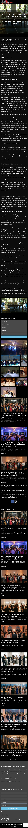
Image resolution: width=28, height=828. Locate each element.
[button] (25, 2)
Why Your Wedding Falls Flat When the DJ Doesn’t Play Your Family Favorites (13, 698)
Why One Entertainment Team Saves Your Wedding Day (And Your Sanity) (13, 641)
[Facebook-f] (12, 501)
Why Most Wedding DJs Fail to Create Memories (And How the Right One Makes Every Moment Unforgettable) (13, 473)
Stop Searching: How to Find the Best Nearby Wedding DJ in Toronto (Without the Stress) (14, 751)
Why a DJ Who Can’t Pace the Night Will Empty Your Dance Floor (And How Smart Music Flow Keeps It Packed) (13, 444)
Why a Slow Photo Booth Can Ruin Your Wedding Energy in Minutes (12, 615)
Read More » (3, 424)
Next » (16, 759)
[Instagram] (15, 501)
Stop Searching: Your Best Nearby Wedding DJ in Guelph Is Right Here (13, 725)
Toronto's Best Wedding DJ (9, 778)
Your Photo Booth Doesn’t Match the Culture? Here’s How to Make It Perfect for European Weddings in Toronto (14, 669)
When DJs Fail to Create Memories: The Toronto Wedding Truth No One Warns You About (13, 415)
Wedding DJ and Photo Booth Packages (12, 289)
